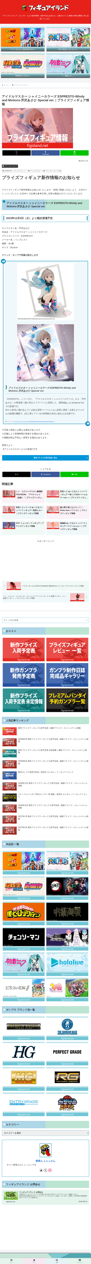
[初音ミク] (24, 964)
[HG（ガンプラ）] (24, 1054)
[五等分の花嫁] (24, 989)
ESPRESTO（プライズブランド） (15, 171)
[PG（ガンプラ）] (67, 1054)
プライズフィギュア (11, 166)
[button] (87, 620)
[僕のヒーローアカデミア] (24, 913)
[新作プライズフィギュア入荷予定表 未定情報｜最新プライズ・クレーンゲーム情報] (24, 700)
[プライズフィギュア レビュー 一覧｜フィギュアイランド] (67, 649)
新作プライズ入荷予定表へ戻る (45, 458)
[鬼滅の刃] (67, 888)
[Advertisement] (45, 559)
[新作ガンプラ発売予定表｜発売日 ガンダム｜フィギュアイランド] (24, 675)
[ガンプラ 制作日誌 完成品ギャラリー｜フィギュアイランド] (67, 675)
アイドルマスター (35, 171)
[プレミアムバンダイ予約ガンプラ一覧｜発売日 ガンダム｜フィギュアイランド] (67, 700)
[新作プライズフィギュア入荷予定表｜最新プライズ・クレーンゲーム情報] (24, 649)
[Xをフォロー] (45, 1170)
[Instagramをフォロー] (50, 1170)
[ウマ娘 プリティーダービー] (67, 989)
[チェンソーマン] (24, 939)
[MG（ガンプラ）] (24, 1079)
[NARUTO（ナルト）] (24, 888)
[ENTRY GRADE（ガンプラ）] (24, 1104)
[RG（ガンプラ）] (67, 1079)
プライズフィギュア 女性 (53, 171)
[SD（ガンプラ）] (67, 1104)
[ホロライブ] (67, 964)
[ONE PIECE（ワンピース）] (67, 863)
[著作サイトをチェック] (41, 1170)
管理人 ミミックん (45, 1161)
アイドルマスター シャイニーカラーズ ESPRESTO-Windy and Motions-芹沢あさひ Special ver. (33, 421)
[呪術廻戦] (67, 913)
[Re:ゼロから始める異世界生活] (67, 939)
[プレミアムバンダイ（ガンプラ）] (24, 1028)
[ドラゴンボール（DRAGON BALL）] (24, 863)
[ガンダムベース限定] (67, 1028)
